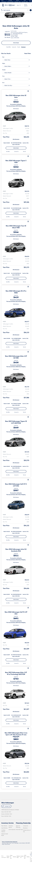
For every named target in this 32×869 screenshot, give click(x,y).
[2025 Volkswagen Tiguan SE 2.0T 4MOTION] (15, 442)
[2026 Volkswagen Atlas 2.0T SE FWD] (15, 377)
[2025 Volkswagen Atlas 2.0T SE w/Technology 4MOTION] (15, 693)
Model (3, 69)
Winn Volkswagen (3, 856)
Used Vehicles (4, 828)
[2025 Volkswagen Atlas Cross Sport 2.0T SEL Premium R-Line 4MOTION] (15, 754)
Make (3, 63)
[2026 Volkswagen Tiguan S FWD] (15, 181)
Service (11, 823)
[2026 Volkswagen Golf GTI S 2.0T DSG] (15, 505)
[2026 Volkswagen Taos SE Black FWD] (15, 247)
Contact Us (7, 806)
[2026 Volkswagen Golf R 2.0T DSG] (15, 633)
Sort (3, 82)
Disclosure (23, 47)
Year (3, 57)
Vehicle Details (16, 42)
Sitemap (14, 856)
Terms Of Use (11, 857)
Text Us (24, 151)
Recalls (28, 856)
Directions (25, 828)
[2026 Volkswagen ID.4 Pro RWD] (15, 312)
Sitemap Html (18, 856)
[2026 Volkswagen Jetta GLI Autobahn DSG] (15, 570)
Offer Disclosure (16, 108)
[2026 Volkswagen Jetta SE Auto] (15, 116)
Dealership (27, 823)
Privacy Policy (8, 856)
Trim (3, 76)
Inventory (4, 823)
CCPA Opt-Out (25, 857)
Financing (19, 823)
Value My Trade (19, 829)
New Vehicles (4, 825)
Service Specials (12, 829)
